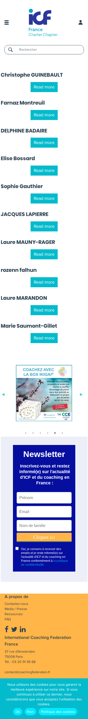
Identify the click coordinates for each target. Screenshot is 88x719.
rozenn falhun (19, 270)
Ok (18, 712)
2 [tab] (33, 433)
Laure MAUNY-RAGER (28, 242)
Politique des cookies (58, 712)
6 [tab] (62, 433)
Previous (3, 394)
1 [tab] (25, 433)
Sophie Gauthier (22, 186)
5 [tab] (55, 433)
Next (81, 394)
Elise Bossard (18, 158)
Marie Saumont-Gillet (29, 325)
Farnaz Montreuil (23, 102)
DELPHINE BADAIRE (24, 130)
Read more (44, 87)
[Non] (81, 698)
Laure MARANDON (24, 297)
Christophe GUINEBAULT (32, 74)
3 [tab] (40, 433)
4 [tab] (47, 433)
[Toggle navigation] (7, 22)
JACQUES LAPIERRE (24, 214)
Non (30, 712)
